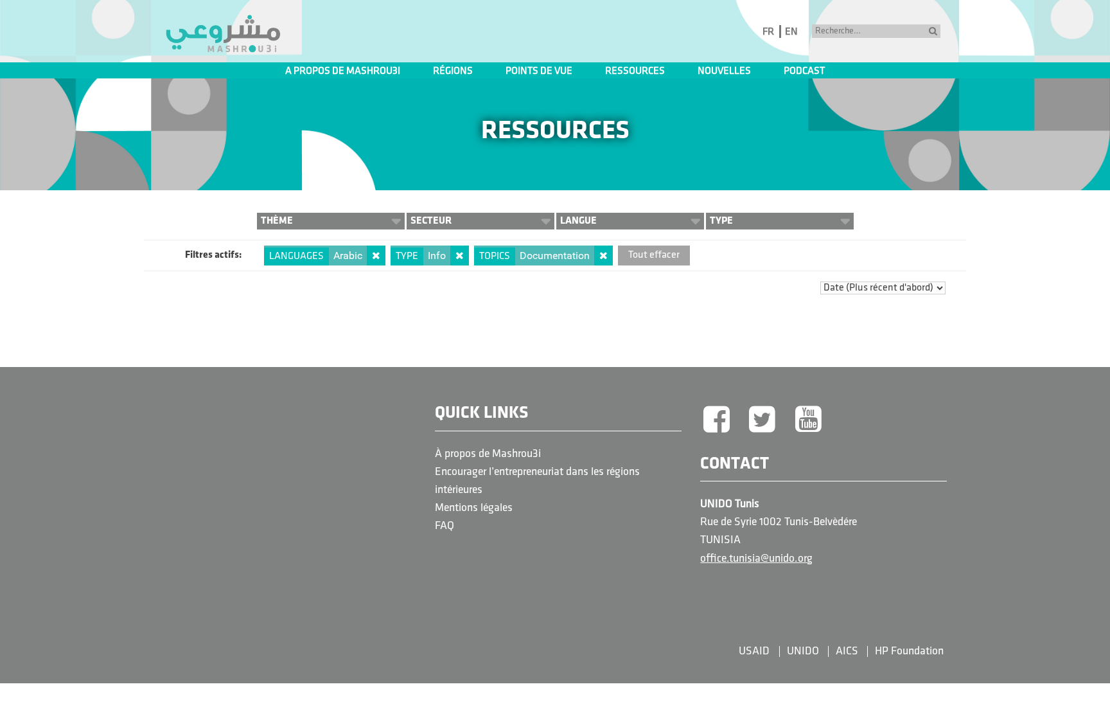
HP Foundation (909, 651)
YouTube (809, 420)
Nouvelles (724, 71)
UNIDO (803, 651)
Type (721, 221)
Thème (277, 221)
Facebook (716, 420)
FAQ (444, 526)
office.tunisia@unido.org (756, 558)
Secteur (431, 221)
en (791, 32)
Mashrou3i (222, 34)
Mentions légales (474, 508)
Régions (453, 71)
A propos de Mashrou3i (342, 71)
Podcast (804, 71)
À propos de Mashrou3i (488, 454)
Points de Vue (539, 71)
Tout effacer (654, 255)
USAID (754, 651)
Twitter (762, 420)
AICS (847, 651)
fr (768, 32)
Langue (578, 221)
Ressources (635, 71)
